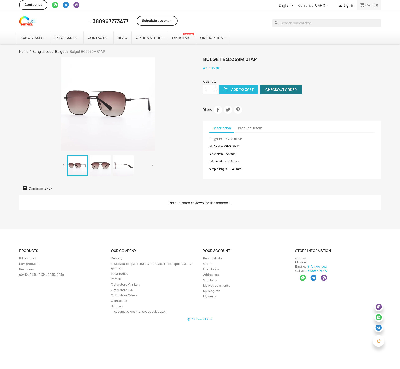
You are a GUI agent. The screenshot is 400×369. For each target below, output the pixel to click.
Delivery (116, 258)
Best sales (26, 269)
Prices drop (27, 258)
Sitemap (117, 306)
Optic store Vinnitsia (125, 284)
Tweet (228, 110)
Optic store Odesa (124, 295)
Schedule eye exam (157, 21)
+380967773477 (317, 271)
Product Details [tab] (250, 128)
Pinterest (238, 110)
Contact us (33, 5)
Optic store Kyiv (122, 290)
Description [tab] (221, 128)
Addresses (211, 275)
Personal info (212, 258)
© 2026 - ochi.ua (200, 319)
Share (218, 110)
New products (29, 264)
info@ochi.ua (317, 266)
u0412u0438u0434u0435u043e (41, 275)
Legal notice (119, 274)
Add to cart (239, 89)
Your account (216, 250)
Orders (208, 264)
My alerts (209, 296)
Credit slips (211, 269)
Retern (116, 279)
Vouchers (210, 280)
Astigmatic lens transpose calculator (139, 312)
